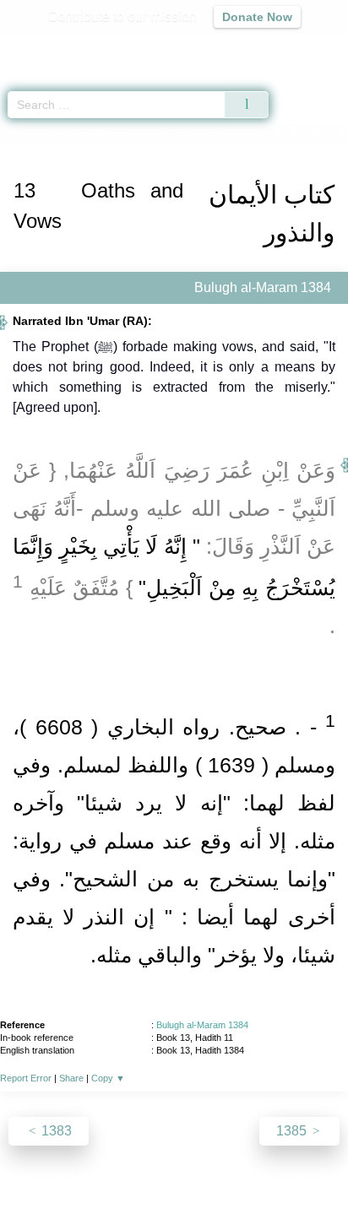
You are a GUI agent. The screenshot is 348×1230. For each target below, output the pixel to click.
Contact (260, 1180)
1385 (293, 1131)
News (73, 1180)
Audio (298, 47)
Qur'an (98, 47)
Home (20, 133)
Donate (316, 1180)
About (28, 1180)
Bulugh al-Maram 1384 (202, 1025)
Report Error (26, 1078)
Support (124, 1180)
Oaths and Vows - (235, 133)
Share (71, 1078)
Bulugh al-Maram (88, 133)
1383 (55, 1131)
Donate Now (257, 17)
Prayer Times (230, 47)
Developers (192, 1180)
